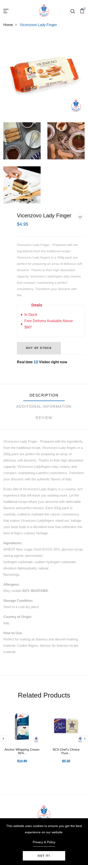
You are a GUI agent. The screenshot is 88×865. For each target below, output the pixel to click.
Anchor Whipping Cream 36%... (22, 751)
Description (44, 395)
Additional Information (44, 406)
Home (8, 25)
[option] (22, 742)
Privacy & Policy (44, 842)
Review (44, 418)
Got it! (44, 855)
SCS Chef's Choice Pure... (66, 751)
